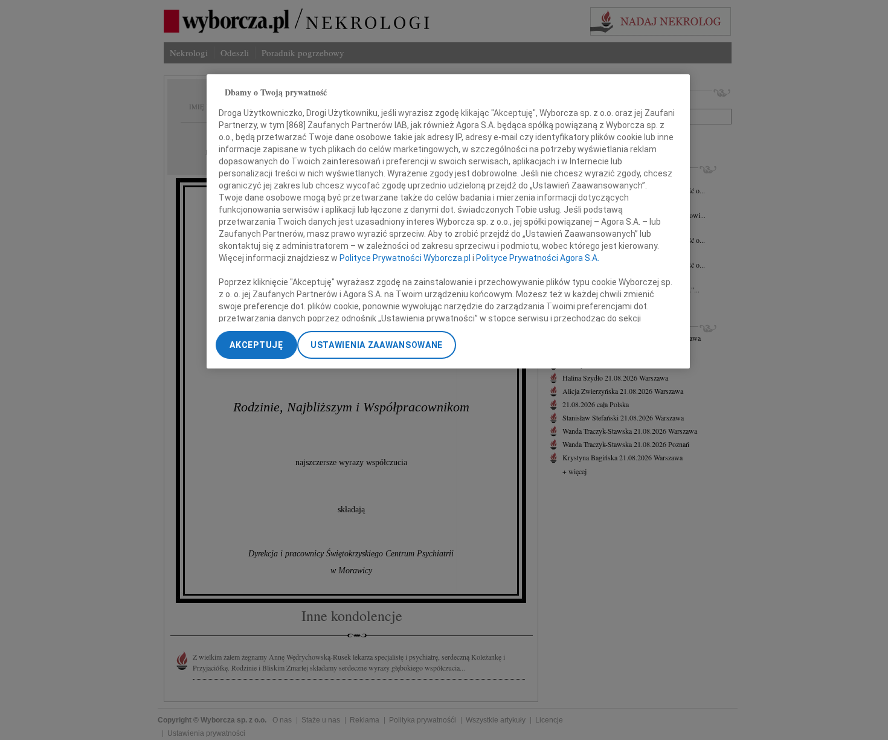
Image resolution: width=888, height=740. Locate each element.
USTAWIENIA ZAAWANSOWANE (376, 345)
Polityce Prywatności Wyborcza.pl (405, 258)
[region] (448, 221)
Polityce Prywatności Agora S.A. (537, 258)
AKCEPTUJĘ (256, 345)
